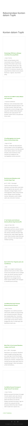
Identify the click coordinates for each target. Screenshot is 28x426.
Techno (10, 58)
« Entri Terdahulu (7, 413)
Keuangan (14, 183)
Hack (6, 58)
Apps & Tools (8, 143)
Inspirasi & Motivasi (10, 101)
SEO (13, 225)
